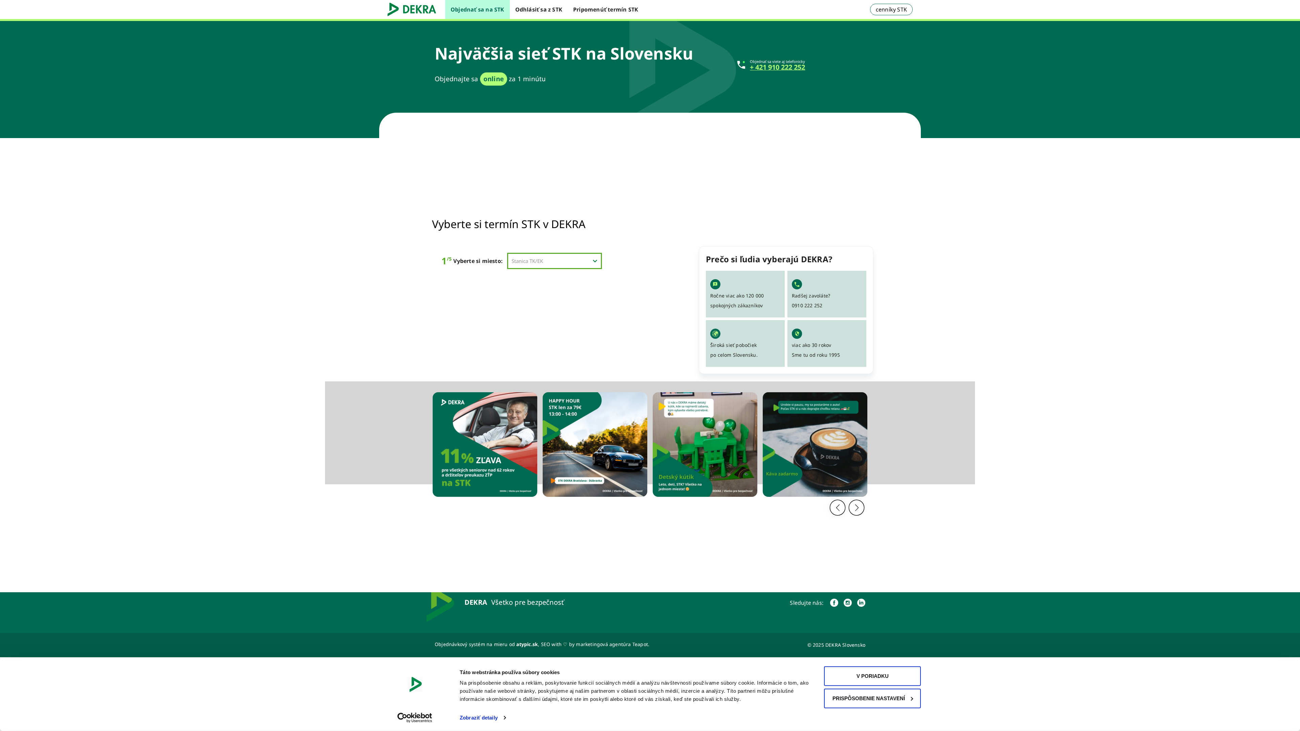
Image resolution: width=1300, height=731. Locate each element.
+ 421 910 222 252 (777, 67)
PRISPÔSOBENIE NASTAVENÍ (868, 698)
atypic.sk (527, 644)
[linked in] (861, 603)
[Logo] (414, 9)
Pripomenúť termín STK (605, 9)
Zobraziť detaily (479, 718)
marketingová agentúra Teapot (612, 644)
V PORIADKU (873, 676)
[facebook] (834, 603)
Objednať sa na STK (477, 9)
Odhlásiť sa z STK (538, 9)
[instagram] (848, 603)
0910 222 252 (807, 305)
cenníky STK (891, 9)
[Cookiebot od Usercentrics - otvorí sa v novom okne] (415, 718)
